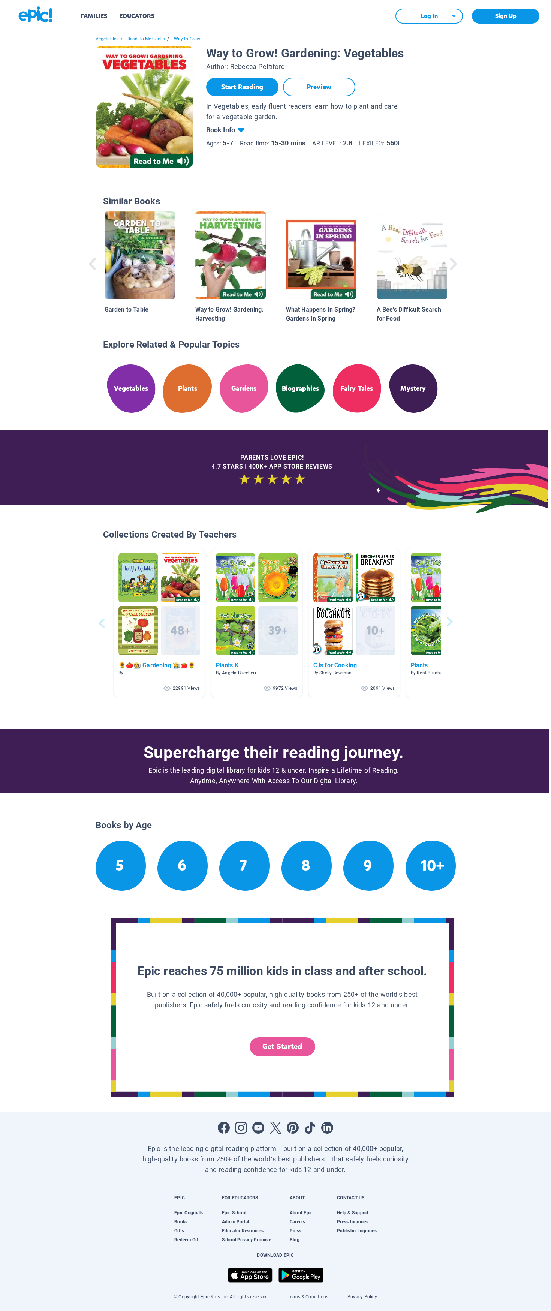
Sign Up (506, 16)
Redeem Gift (187, 1239)
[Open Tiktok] (310, 1128)
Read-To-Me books (146, 39)
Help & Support (352, 1212)
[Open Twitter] (275, 1128)
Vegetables (107, 39)
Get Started (282, 1046)
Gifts (179, 1230)
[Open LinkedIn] (327, 1128)
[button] (159, 623)
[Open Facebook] (224, 1128)
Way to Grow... (189, 39)
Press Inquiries (352, 1221)
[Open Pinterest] (293, 1128)
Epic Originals (188, 1212)
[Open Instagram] (241, 1128)
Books (180, 1221)
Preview (319, 86)
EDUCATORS (136, 16)
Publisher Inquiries (357, 1230)
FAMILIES (94, 16)
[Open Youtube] (258, 1128)
